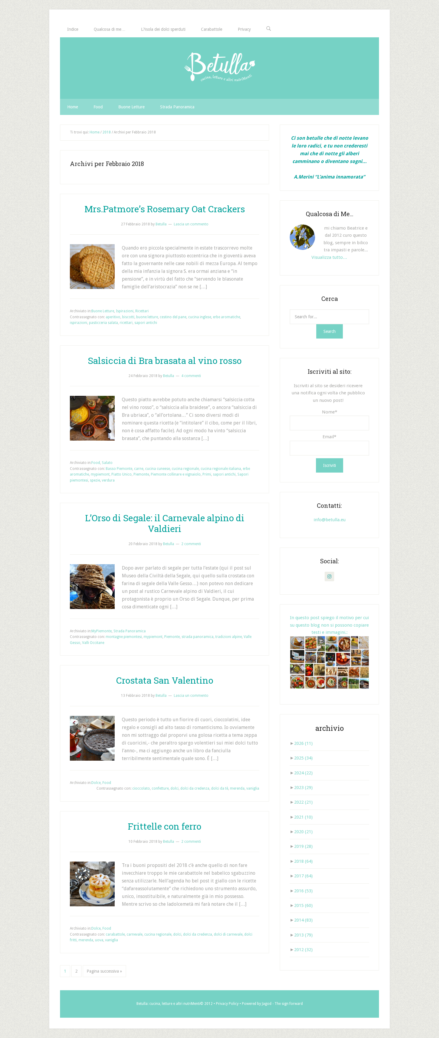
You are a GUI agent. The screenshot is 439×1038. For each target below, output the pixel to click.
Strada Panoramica (129, 631)
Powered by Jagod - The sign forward (272, 1004)
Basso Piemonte (119, 469)
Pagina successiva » (104, 971)
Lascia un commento (191, 224)
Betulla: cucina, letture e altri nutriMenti (168, 1004)
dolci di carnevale (228, 934)
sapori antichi (145, 323)
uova (99, 940)
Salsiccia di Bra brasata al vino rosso (165, 360)
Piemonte (141, 474)
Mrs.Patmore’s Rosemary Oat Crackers (165, 209)
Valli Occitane (93, 643)
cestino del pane (173, 317)
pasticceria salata (103, 323)
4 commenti (191, 376)
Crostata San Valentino (164, 680)
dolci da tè (219, 788)
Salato (107, 463)
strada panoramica (198, 637)
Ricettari (142, 311)
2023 (303, 787)
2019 (303, 846)
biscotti (128, 317)
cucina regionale (185, 469)
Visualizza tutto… (329, 257)
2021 (303, 817)
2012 (303, 949)
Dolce (96, 783)
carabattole (115, 934)
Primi (206, 474)
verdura (108, 480)
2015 (303, 905)
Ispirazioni (124, 311)
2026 (303, 743)
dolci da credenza (194, 788)
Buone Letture (102, 311)
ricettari (126, 323)
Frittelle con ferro (164, 826)
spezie (95, 480)
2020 (303, 831)
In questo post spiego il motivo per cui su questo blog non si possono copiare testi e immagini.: (329, 625)
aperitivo (113, 317)
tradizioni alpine (228, 637)
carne (138, 469)
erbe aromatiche (226, 317)
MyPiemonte (101, 631)
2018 (303, 861)
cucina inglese (199, 317)
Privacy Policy (227, 1004)
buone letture (147, 317)
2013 (303, 935)
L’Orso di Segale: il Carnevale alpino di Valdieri (164, 523)
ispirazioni (78, 323)
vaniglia (252, 788)
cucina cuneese (157, 469)
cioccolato (141, 788)
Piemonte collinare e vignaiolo (176, 474)
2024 (303, 773)
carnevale (134, 934)
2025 (303, 758)
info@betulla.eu (330, 519)
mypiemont (100, 474)
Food (95, 463)
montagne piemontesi (124, 637)
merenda (237, 788)
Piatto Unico (121, 474)
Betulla (219, 68)
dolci (175, 788)
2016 (303, 891)
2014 (303, 920)
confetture (160, 788)
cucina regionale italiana (221, 469)
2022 (303, 802)
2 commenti (191, 544)
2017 (303, 876)
